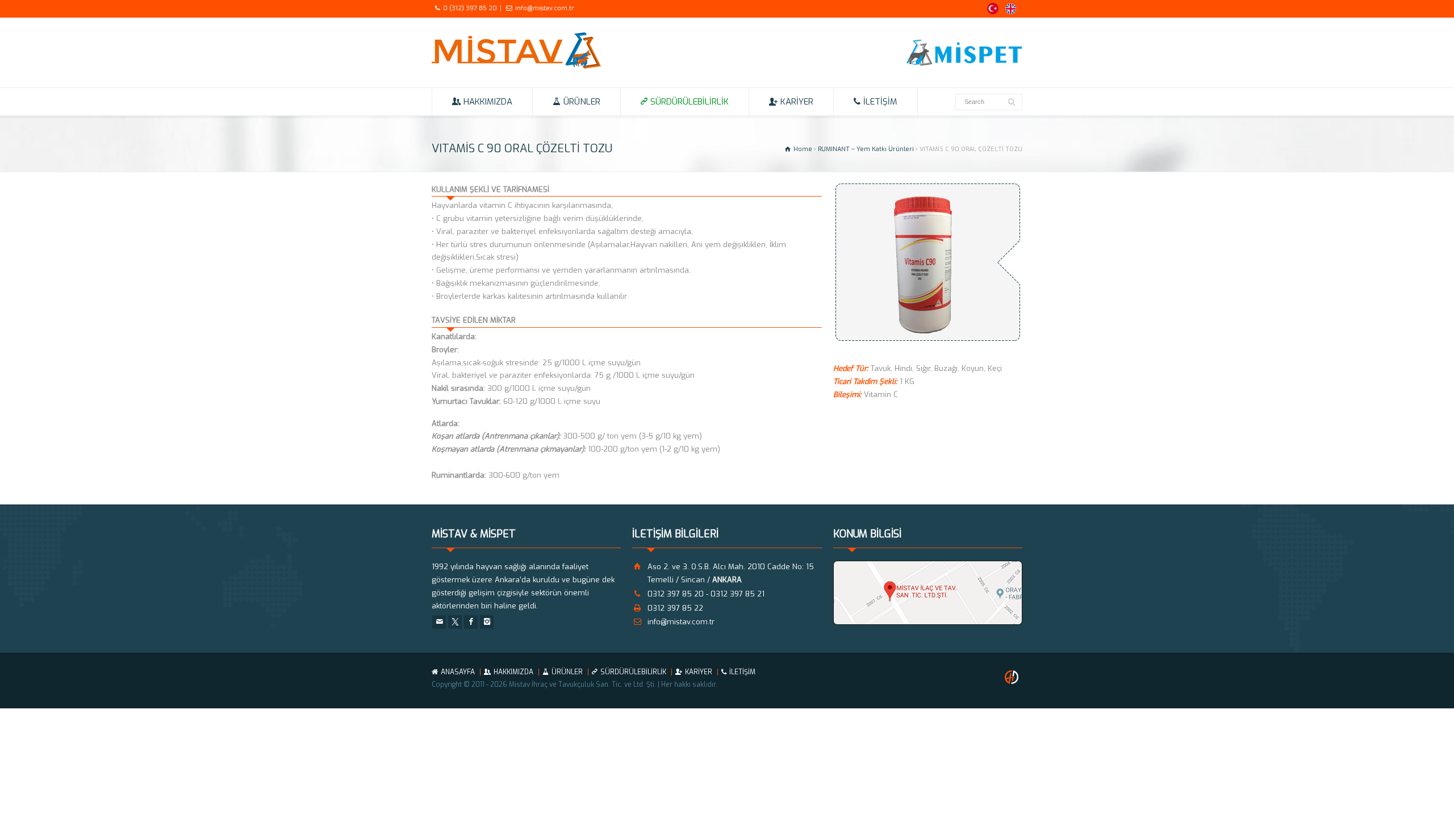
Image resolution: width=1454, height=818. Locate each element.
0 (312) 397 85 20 (470, 8)
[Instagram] (487, 622)
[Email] (439, 622)
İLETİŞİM (880, 101)
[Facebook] (471, 622)
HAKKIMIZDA (487, 101)
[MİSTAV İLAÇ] (516, 66)
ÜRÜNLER (581, 101)
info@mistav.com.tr (544, 8)
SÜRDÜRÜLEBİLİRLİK (689, 101)
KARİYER (796, 101)
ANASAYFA (458, 672)
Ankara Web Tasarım (1013, 677)
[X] (455, 622)
